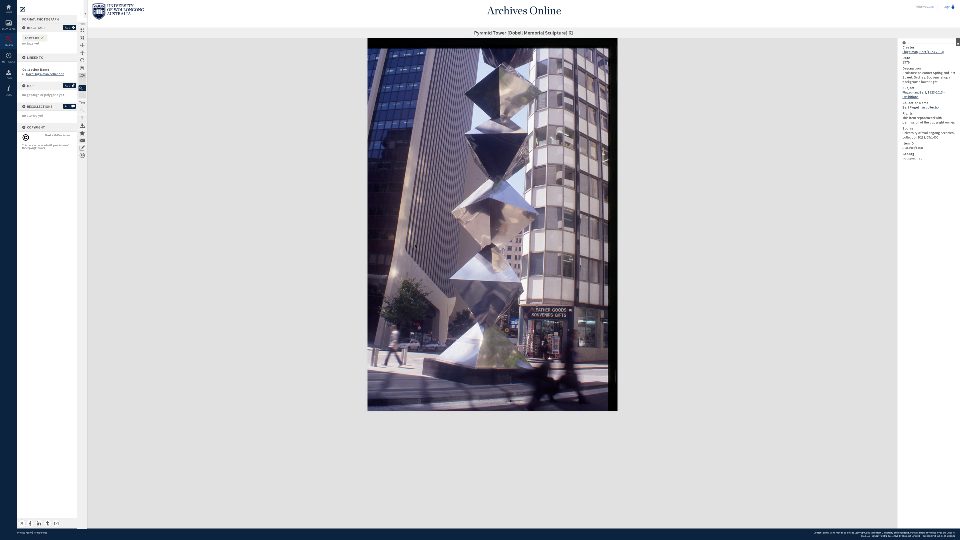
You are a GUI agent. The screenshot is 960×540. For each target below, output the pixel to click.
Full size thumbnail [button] (82, 30)
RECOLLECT (866, 536)
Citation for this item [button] (82, 155)
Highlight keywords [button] (82, 118)
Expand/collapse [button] (958, 42)
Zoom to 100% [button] (82, 68)
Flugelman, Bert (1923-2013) (923, 52)
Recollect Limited (911, 536)
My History (8, 62)
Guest (930, 6)
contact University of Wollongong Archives (895, 532)
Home (9, 12)
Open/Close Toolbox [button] (85, 9)
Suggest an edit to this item (22, 9)
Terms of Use (40, 532)
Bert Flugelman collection (45, 74)
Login (9, 78)
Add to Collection (82, 133)
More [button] (9, 94)
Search (8, 45)
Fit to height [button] (82, 52)
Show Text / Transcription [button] (82, 103)
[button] (82, 88)
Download (82, 125)
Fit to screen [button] (82, 38)
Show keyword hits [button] (82, 110)
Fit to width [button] (82, 45)
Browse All (9, 28)
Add (67, 27)
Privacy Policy (24, 532)
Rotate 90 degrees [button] (82, 60)
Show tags (32, 38)
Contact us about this (82, 140)
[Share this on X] (22, 520)
